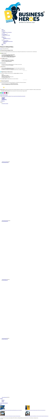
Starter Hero (3, 400)
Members (1, 398)
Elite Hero (3, 401)
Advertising (3, 97)
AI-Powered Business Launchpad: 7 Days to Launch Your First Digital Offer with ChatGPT (14, 96)
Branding (3, 98)
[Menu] (0, 28)
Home (1, 48)
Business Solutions (4, 99)
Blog (1, 404)
